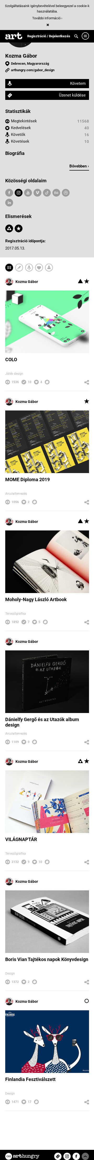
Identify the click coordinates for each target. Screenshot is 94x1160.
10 (86, 141)
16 (86, 134)
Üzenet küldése (72, 95)
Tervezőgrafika (15, 613)
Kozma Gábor (21, 56)
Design (10, 973)
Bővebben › (79, 166)
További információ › (47, 18)
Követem (78, 83)
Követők (18, 134)
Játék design (14, 374)
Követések (20, 141)
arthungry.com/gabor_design (32, 70)
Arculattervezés (16, 494)
